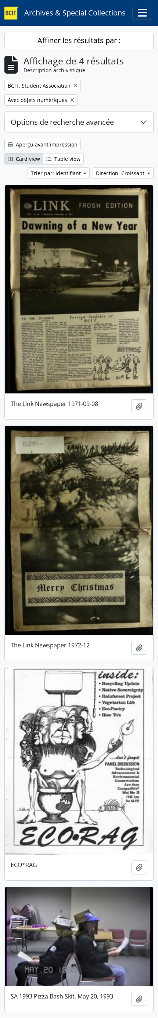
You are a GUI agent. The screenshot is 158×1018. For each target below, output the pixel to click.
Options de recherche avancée (62, 122)
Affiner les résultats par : (79, 40)
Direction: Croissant (121, 173)
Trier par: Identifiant (56, 173)
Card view (27, 158)
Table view (66, 158)
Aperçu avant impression (46, 144)
